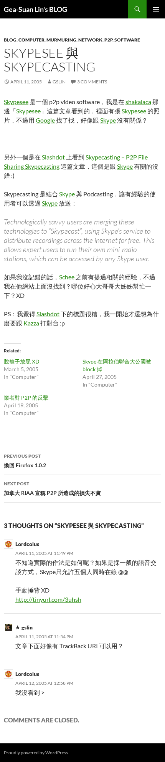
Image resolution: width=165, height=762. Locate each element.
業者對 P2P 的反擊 (26, 397)
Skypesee (16, 101)
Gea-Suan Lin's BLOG (35, 9)
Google (45, 120)
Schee (66, 277)
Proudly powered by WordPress (36, 752)
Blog (10, 40)
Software (127, 40)
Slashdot (53, 157)
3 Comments (92, 82)
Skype (108, 120)
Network (90, 40)
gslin (59, 82)
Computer (31, 40)
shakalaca (138, 101)
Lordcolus (27, 544)
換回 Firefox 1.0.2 (25, 460)
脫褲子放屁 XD (22, 361)
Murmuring (61, 40)
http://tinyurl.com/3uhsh (48, 599)
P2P (108, 40)
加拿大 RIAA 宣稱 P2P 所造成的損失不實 (52, 488)
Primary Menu (156, 9)
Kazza (31, 323)
